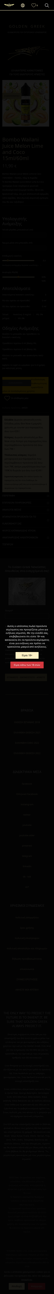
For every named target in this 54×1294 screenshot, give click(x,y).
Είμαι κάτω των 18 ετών (27, 664)
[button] (24, 5)
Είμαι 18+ (27, 655)
